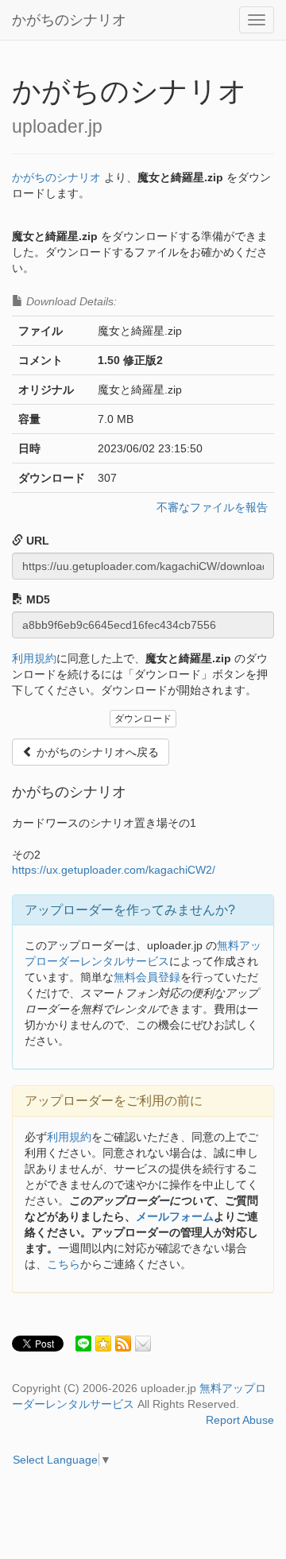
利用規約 (34, 658)
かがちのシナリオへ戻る (96, 752)
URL (36, 540)
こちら (63, 1264)
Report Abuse (240, 1420)
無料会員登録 (147, 977)
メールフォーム (175, 1216)
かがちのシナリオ (69, 20)
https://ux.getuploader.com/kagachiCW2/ (113, 869)
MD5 (36, 599)
